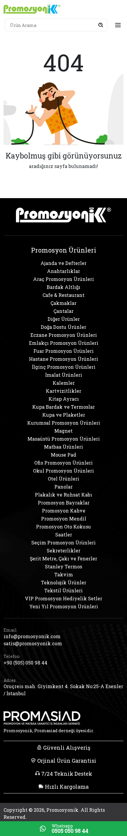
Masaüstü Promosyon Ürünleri (63, 439)
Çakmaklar (63, 303)
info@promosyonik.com (32, 636)
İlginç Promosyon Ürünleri (63, 367)
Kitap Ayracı (63, 399)
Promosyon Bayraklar (63, 502)
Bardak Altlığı (63, 287)
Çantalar (63, 311)
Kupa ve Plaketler (63, 415)
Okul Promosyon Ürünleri (63, 471)
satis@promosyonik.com (33, 643)
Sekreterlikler (63, 550)
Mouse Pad (63, 455)
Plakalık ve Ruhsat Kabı (63, 494)
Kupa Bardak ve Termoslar (63, 407)
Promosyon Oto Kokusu (63, 526)
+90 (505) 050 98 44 (25, 662)
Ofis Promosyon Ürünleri (63, 463)
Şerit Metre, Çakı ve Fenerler (63, 558)
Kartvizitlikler (63, 391)
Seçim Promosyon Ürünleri (63, 542)
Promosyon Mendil (63, 518)
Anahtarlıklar (63, 271)
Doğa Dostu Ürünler (63, 327)
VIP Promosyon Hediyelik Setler (63, 598)
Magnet (63, 431)
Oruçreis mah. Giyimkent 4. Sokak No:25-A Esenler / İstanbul (63, 689)
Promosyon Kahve (63, 510)
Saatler (63, 534)
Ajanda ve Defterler (63, 263)
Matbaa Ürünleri (63, 447)
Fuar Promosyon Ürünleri (63, 351)
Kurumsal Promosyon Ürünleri (63, 423)
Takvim (63, 574)
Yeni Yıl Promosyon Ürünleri (63, 606)
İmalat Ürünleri (63, 375)
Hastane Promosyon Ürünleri (63, 359)
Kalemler (64, 383)
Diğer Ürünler (64, 319)
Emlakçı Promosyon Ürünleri (63, 343)
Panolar (63, 487)
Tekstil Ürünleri (63, 590)
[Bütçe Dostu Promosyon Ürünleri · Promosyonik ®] (32, 9)
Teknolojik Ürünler (63, 582)
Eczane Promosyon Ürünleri (63, 335)
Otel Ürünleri (63, 479)
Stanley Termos (63, 566)
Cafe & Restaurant (63, 295)
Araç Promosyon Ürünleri (63, 279)
